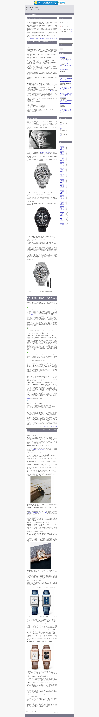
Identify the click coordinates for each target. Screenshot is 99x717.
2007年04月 (62, 208)
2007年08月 (62, 203)
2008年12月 (62, 184)
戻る (27, 14)
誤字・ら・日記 (32, 7)
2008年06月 (62, 191)
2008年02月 (62, 196)
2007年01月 (62, 212)
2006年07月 (62, 219)
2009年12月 (62, 169)
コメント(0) (49, 38)
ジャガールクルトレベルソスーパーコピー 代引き (38, 512)
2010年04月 (62, 164)
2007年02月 (62, 210)
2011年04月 (62, 151)
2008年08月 (62, 188)
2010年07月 (62, 160)
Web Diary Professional (34, 715)
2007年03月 (62, 209)
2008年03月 (62, 195)
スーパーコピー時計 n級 (48, 90)
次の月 (64, 34)
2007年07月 (62, 204)
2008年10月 (62, 186)
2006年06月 (62, 220)
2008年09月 (62, 187)
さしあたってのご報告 (64, 63)
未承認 (61, 120)
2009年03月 (62, 180)
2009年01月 (62, 182)
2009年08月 (62, 174)
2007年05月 (62, 207)
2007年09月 (62, 202)
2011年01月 (62, 153)
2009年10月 (62, 171)
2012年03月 (62, 144)
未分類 (46, 38)
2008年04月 (62, 193)
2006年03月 (62, 224)
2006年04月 (62, 223)
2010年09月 (62, 158)
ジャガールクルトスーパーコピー (39, 449)
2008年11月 (62, 185)
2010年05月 (62, 163)
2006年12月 (62, 213)
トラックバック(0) (54, 38)
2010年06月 (62, 162)
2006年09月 (62, 217)
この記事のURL (41, 38)
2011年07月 (62, 148)
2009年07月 (62, 175)
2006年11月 (62, 214)
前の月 (61, 34)
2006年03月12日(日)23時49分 (34, 113)
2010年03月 (62, 165)
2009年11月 (62, 170)
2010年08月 (62, 159)
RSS (30, 14)
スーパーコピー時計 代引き (44, 152)
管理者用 (34, 14)
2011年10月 (62, 146)
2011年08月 (62, 147)
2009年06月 (62, 176)
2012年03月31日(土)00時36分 (34, 38)
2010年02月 (62, 166)
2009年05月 (62, 177)
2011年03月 (62, 152)
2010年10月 (62, 157)
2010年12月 (62, 154)
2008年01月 (62, 197)
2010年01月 (62, 168)
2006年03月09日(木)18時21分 (44, 426)
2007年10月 (62, 201)
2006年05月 (62, 221)
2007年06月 (62, 206)
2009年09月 (62, 173)
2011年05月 (62, 149)
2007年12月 (62, 198)
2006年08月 (62, 218)
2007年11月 (62, 199)
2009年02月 (62, 181)
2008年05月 (62, 192)
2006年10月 (62, 215)
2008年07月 (62, 190)
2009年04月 (62, 179)
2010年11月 (62, 155)
